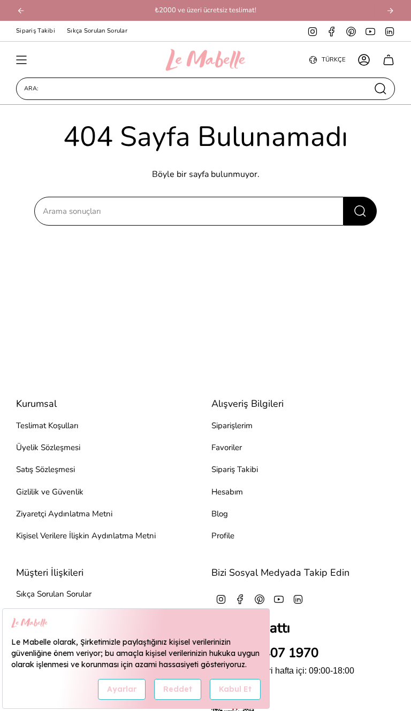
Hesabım (227, 491)
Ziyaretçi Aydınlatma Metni (64, 513)
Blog (219, 513)
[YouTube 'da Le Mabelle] (370, 31)
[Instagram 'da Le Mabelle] (312, 31)
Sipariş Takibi (35, 30)
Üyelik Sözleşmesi (48, 447)
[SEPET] (388, 60)
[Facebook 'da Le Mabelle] (331, 31)
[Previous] (21, 11)
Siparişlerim (232, 425)
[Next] (390, 11)
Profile (222, 535)
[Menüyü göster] (21, 60)
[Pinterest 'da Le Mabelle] (351, 31)
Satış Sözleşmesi (45, 469)
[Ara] (360, 211)
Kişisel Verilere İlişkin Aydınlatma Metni (86, 535)
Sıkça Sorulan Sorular (97, 30)
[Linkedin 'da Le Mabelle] (389, 31)
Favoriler (226, 447)
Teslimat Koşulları (47, 425)
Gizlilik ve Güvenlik (49, 491)
